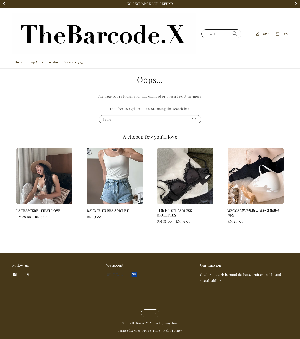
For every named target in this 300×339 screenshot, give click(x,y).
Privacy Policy (151, 330)
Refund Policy (172, 330)
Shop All (33, 62)
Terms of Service (129, 330)
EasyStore (171, 323)
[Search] (234, 34)
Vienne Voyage (74, 62)
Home (19, 62)
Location (53, 62)
